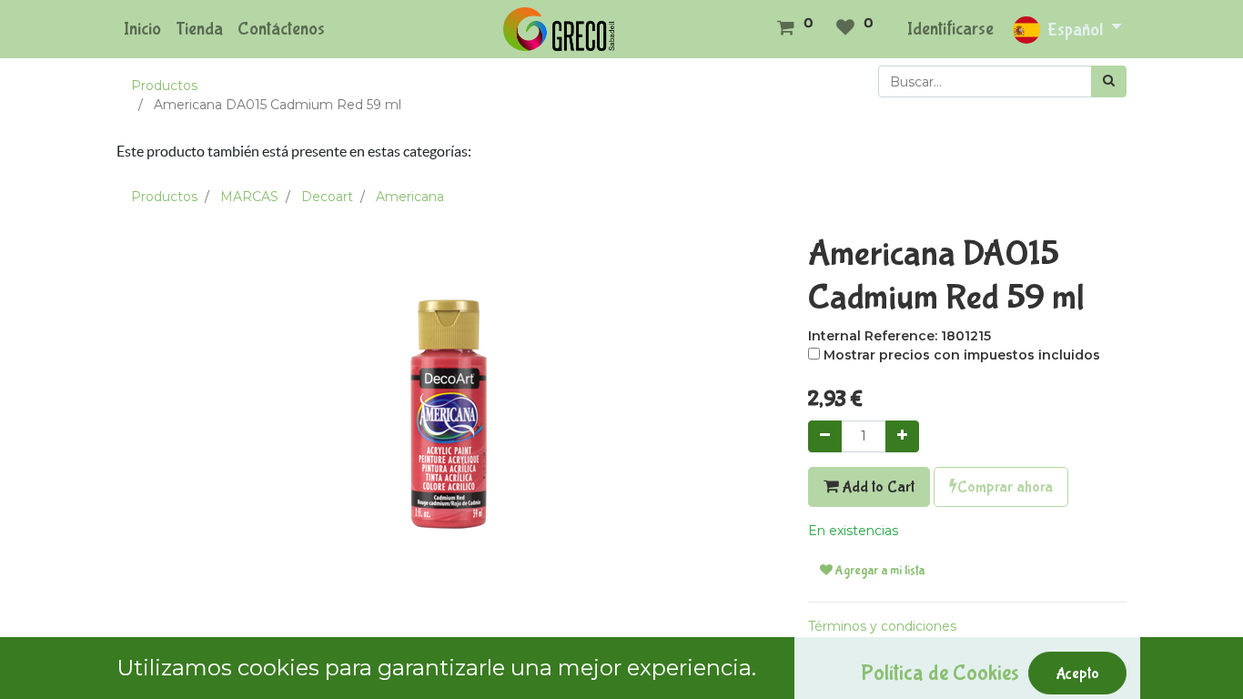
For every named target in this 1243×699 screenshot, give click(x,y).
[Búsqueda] (1109, 81)
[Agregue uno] (902, 436)
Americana (410, 196)
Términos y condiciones (882, 626)
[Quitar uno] (825, 436)
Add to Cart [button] (876, 487)
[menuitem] (142, 29)
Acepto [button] (1077, 673)
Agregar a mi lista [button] (879, 570)
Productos (164, 85)
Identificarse (950, 28)
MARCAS (249, 196)
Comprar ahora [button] (1005, 487)
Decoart (327, 196)
